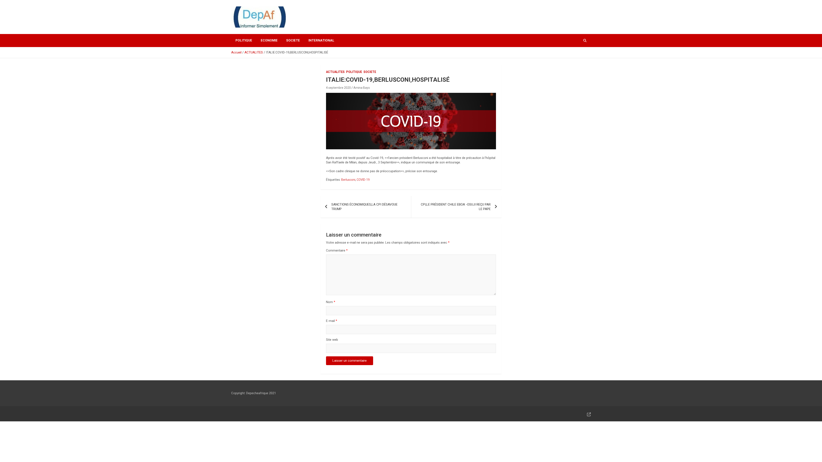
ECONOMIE (269, 40)
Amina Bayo (361, 87)
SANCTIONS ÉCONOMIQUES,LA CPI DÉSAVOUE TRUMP (364, 207)
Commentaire (337, 250)
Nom (330, 302)
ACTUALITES (335, 72)
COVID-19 (363, 179)
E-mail (331, 321)
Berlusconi (348, 179)
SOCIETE (293, 40)
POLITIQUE (243, 40)
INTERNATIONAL (321, 40)
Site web (332, 340)
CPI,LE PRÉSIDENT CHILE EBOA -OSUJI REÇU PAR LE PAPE (456, 207)
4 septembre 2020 (338, 87)
